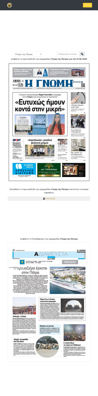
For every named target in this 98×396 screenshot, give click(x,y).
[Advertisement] (49, 32)
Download (50, 198)
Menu (86, 5)
